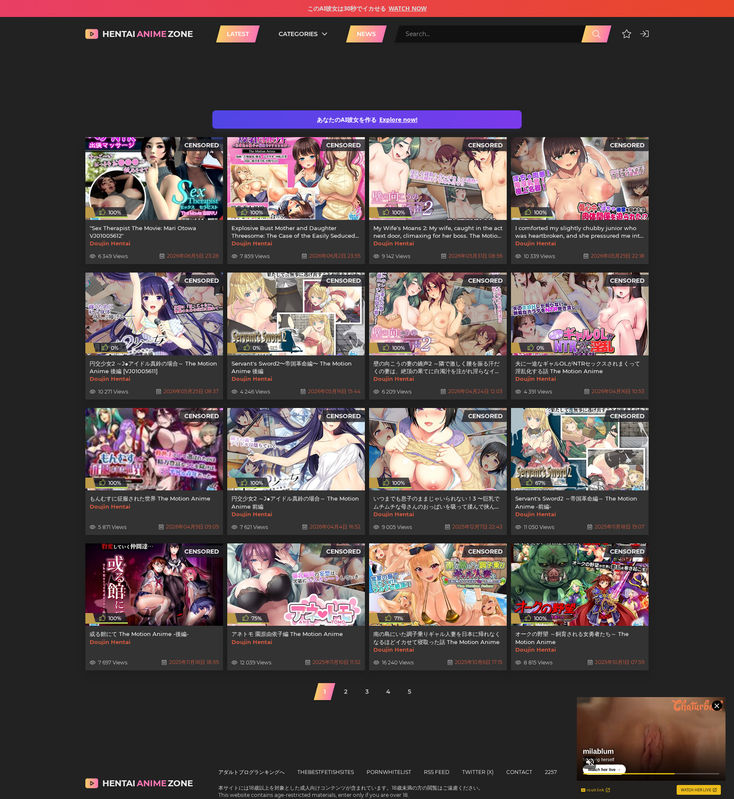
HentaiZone (147, 34)
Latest (238, 34)
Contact (519, 772)
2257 (551, 772)
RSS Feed (436, 772)
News (366, 34)
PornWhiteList (389, 772)
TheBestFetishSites (325, 772)
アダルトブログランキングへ (251, 772)
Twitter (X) (478, 772)
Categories (298, 34)
